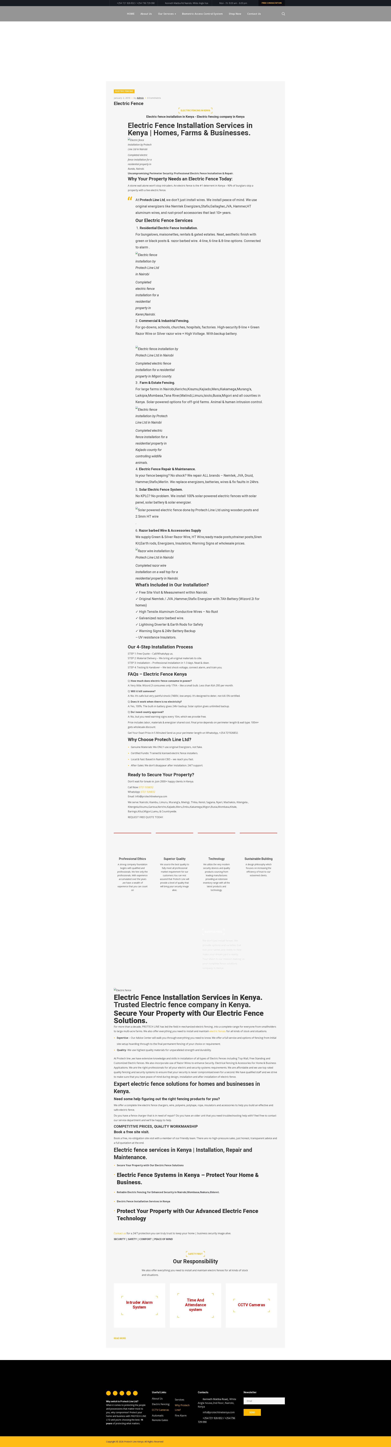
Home (270, 44)
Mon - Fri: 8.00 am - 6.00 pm (233, 3)
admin (140, 97)
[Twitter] (115, 1393)
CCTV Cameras (160, 1410)
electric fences (218, 1031)
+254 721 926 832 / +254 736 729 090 (135, 3)
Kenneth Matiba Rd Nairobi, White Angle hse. (187, 3)
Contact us (120, 1233)
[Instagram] (122, 1393)
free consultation (272, 3)
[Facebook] (108, 1393)
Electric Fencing (124, 91)
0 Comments (154, 97)
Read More (120, 1338)
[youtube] (135, 1393)
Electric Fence (128, 103)
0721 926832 (146, 787)
